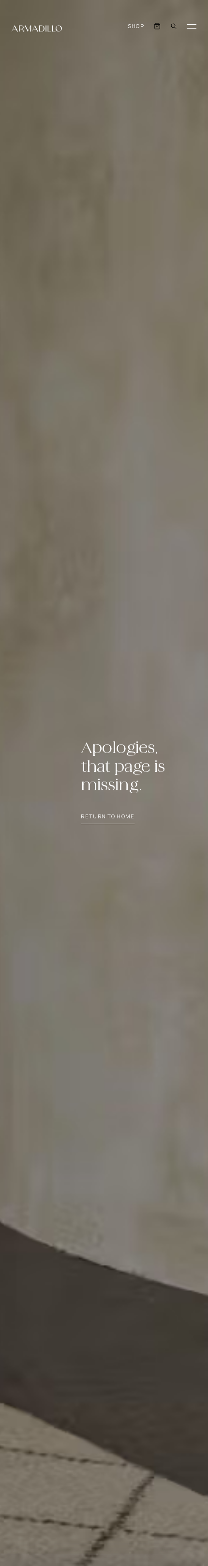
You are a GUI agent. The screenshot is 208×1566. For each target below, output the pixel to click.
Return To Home (107, 816)
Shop (136, 26)
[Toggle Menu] (191, 26)
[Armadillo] (37, 28)
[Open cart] (157, 26)
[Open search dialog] (173, 26)
